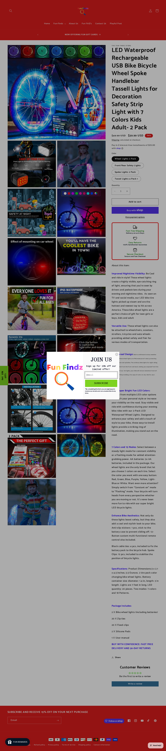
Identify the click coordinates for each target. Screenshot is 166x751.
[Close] (116, 354)
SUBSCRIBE (101, 383)
